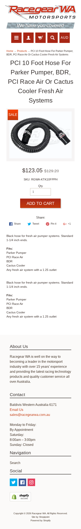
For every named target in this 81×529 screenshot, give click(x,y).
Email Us (16, 409)
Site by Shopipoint (40, 517)
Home (9, 51)
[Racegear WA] (40, 16)
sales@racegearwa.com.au (30, 414)
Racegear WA (39, 513)
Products (22, 51)
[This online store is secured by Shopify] (20, 498)
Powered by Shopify (41, 520)
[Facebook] (22, 482)
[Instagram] (31, 482)
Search (15, 463)
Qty (40, 186)
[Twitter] (13, 482)
